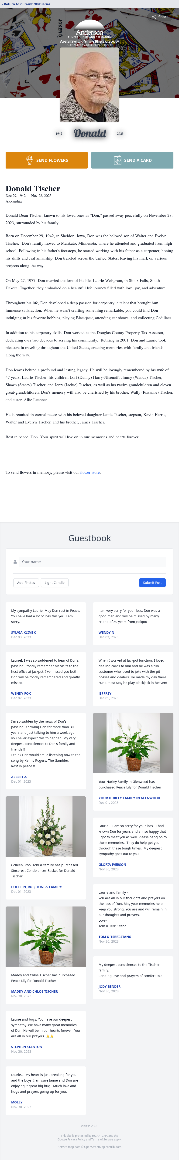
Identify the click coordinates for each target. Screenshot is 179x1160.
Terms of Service (102, 1139)
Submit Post (152, 582)
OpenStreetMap (94, 1147)
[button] (46, 826)
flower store (90, 472)
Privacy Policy (76, 1139)
